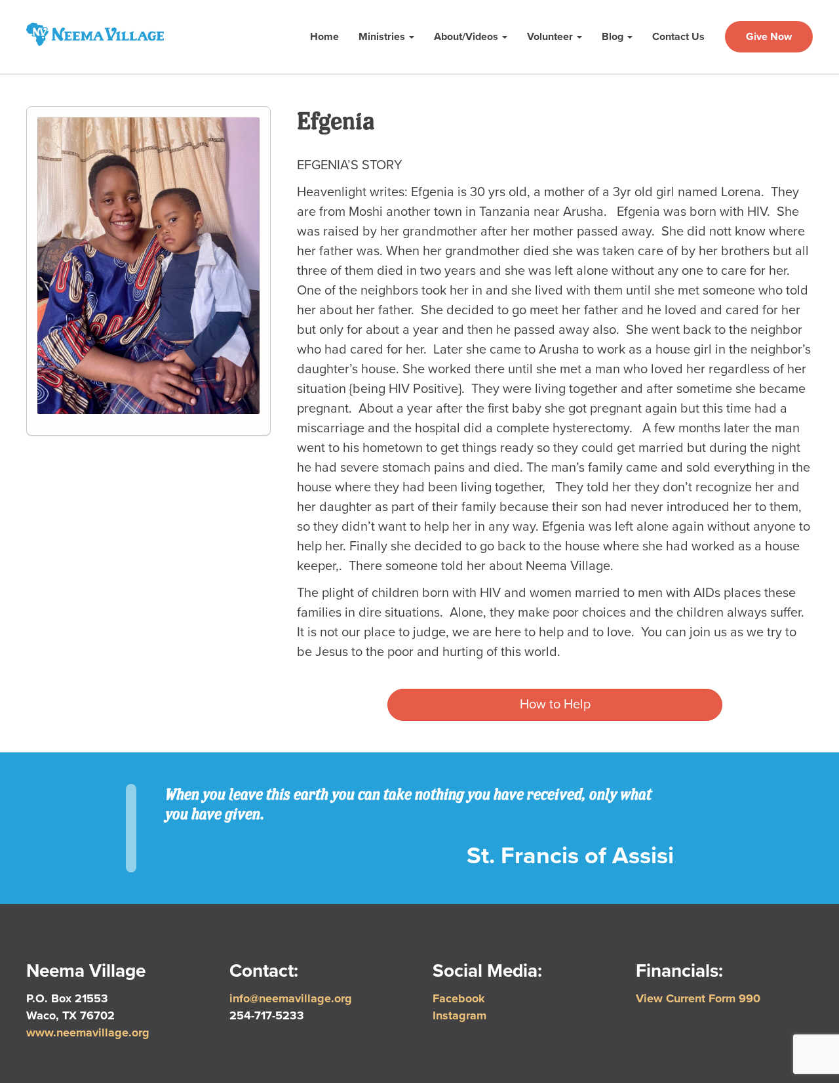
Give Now (769, 36)
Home (324, 36)
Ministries (383, 36)
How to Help (555, 704)
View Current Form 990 (698, 998)
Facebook (459, 998)
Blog (614, 36)
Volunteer (551, 36)
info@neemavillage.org (290, 998)
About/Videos (467, 36)
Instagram (459, 1015)
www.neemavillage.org (87, 1032)
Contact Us (678, 36)
